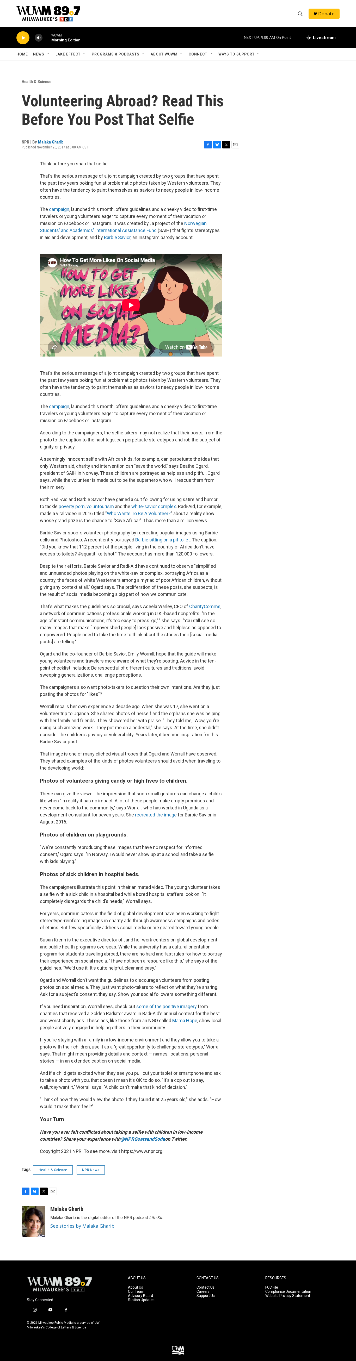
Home (22, 54)
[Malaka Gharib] (33, 1221)
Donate (326, 13)
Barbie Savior (117, 237)
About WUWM (164, 54)
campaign (59, 209)
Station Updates (141, 1300)
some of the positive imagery (166, 1006)
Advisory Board (140, 1296)
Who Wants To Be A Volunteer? (139, 513)
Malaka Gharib (50, 142)
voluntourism (99, 506)
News (38, 54)
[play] (23, 38)
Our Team (136, 1292)
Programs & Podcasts (115, 54)
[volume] (38, 38)
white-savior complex (153, 506)
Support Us (206, 1296)
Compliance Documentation (288, 1292)
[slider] (47, 37)
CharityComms (204, 606)
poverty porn (72, 506)
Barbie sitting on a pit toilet (162, 539)
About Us (135, 1287)
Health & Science (36, 81)
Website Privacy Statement (287, 1296)
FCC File (271, 1287)
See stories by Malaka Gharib (82, 1226)
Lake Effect (68, 54)
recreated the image (156, 814)
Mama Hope (184, 1020)
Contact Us (205, 1287)
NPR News (90, 1170)
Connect (198, 54)
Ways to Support (236, 54)
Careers (203, 1292)
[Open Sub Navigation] (48, 54)
